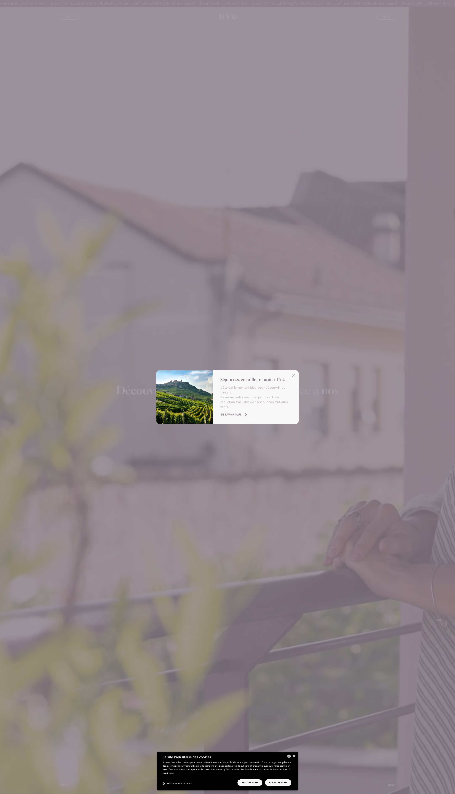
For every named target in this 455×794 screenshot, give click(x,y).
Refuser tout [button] (250, 782)
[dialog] (227, 771)
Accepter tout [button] (278, 782)
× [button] (294, 756)
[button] (177, 783)
